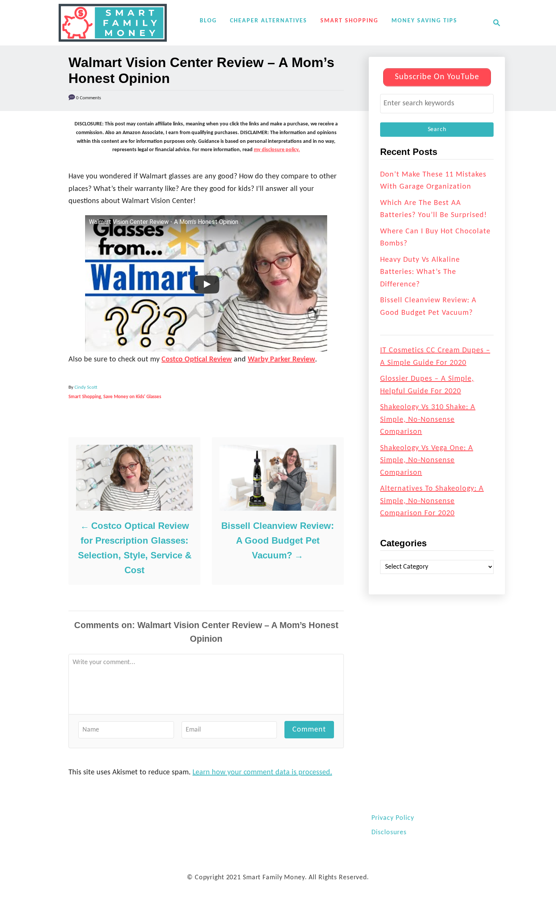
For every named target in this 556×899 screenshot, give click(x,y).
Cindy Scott (86, 387)
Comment (309, 729)
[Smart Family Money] (113, 23)
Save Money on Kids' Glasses (132, 396)
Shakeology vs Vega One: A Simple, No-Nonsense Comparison (426, 460)
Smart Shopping (84, 396)
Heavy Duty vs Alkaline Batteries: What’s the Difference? (420, 272)
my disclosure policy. (277, 150)
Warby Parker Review (281, 359)
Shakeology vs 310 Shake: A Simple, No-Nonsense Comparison (427, 419)
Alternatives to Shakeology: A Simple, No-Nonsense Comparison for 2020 (432, 501)
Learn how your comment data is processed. (262, 772)
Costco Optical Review (197, 359)
